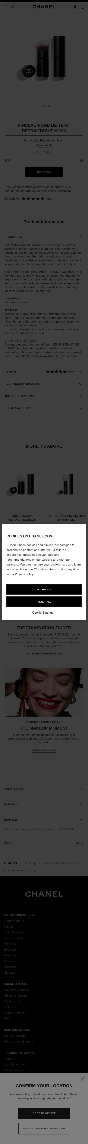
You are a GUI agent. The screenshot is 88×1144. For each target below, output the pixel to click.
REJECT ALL (44, 601)
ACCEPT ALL (44, 589)
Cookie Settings (42, 612)
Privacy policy (24, 574)
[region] (44, 572)
